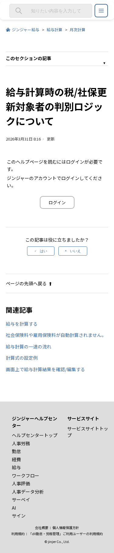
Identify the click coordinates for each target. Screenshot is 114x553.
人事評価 (21, 483)
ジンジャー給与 (25, 29)
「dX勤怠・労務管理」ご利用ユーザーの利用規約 (66, 533)
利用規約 (18, 533)
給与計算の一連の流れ (28, 346)
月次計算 (77, 29)
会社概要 (41, 527)
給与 (16, 467)
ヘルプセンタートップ (34, 435)
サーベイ (21, 499)
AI (14, 507)
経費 (16, 459)
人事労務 (21, 443)
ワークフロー (25, 475)
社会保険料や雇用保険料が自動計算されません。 (56, 335)
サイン (19, 515)
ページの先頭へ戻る (26, 283)
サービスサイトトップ (87, 432)
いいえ (75, 251)
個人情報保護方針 (65, 527)
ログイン (57, 202)
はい (43, 251)
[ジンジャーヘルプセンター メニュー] (101, 10)
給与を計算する (22, 324)
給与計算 (54, 29)
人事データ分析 (28, 491)
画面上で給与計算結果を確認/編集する (45, 369)
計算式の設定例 (22, 358)
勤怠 (16, 451)
